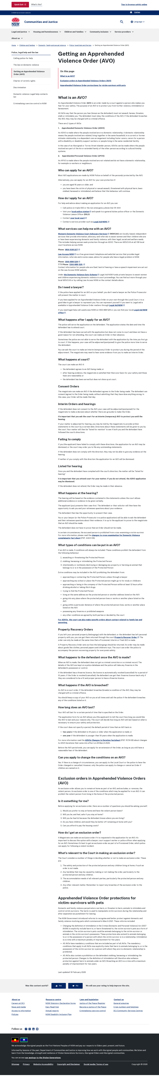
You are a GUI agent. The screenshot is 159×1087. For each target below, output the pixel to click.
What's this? (36, 4)
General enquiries (121, 1003)
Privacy (26, 1064)
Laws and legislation (89, 1000)
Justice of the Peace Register (92, 1003)
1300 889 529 (77, 264)
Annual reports (52, 1011)
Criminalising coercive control (93, 1011)
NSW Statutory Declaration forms (61, 1003)
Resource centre (53, 1000)
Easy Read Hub (52, 1007)
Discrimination (19, 87)
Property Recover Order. (127, 637)
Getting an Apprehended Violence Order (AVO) (29, 72)
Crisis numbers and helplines (126, 1007)
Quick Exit (21, 4)
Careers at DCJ (18, 1003)
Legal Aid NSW (117, 305)
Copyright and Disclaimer (68, 1064)
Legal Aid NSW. (101, 222)
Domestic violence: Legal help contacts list (30, 95)
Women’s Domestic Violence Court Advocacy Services (83, 234)
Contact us (119, 1000)
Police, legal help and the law (80, 45)
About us (16, 1000)
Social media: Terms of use (96, 1064)
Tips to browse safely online (134, 4)
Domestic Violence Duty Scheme (83, 275)
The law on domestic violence (26, 65)
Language (137, 21)
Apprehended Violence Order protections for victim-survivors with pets (93, 85)
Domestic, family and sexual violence (52, 45)
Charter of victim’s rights (24, 81)
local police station (81, 212)
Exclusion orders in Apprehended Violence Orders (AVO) (85, 81)
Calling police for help (23, 58)
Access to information (21, 1011)
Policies (15, 1014)
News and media (19, 1007)
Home (14, 45)
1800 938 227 (72, 250)
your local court (78, 218)
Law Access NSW (67, 254)
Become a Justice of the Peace (93, 1007)
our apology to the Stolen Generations (43, 1058)
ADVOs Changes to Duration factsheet (102, 740)
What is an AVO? (67, 76)
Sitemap (15, 1064)
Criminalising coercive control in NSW (30, 103)
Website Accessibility (43, 1064)
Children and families (27, 45)
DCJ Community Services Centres (128, 1011)
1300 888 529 (72, 262)
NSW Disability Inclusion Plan (58, 1014)
